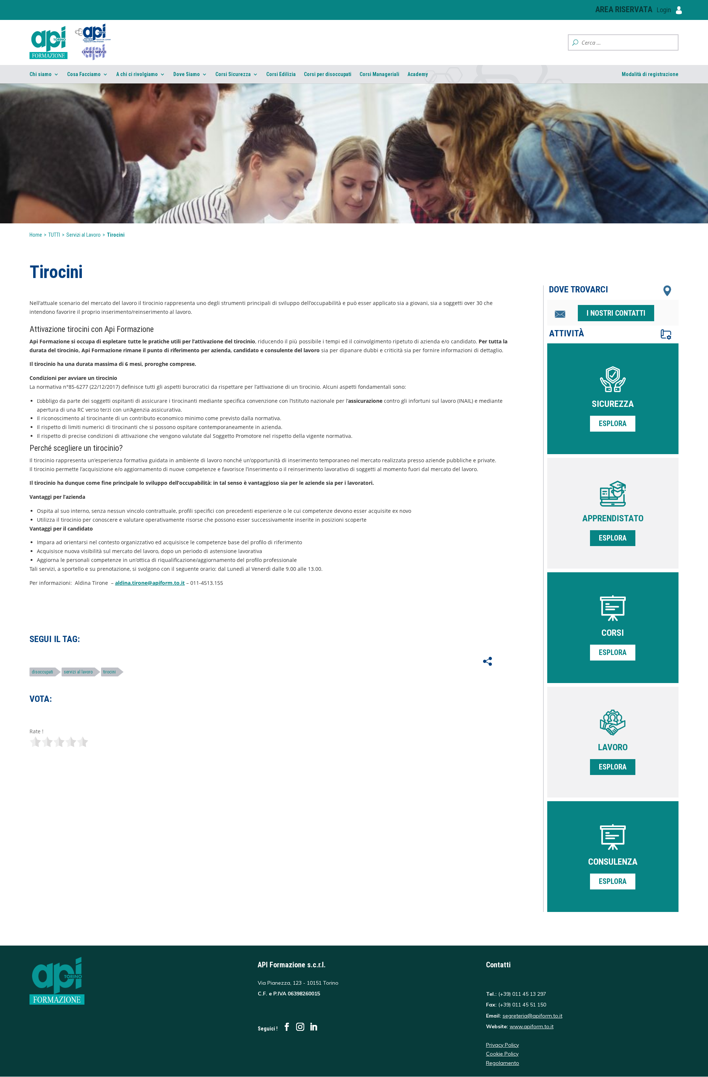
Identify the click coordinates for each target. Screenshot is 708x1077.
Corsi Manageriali (379, 74)
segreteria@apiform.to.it (532, 1015)
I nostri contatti (616, 313)
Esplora (613, 423)
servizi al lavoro (78, 672)
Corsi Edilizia (281, 74)
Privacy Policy (502, 1045)
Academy (417, 74)
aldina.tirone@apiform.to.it (150, 582)
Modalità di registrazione (650, 74)
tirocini (109, 672)
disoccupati (42, 672)
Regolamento (502, 1063)
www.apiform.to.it (531, 1026)
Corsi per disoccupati (327, 74)
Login (665, 10)
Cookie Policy (502, 1053)
